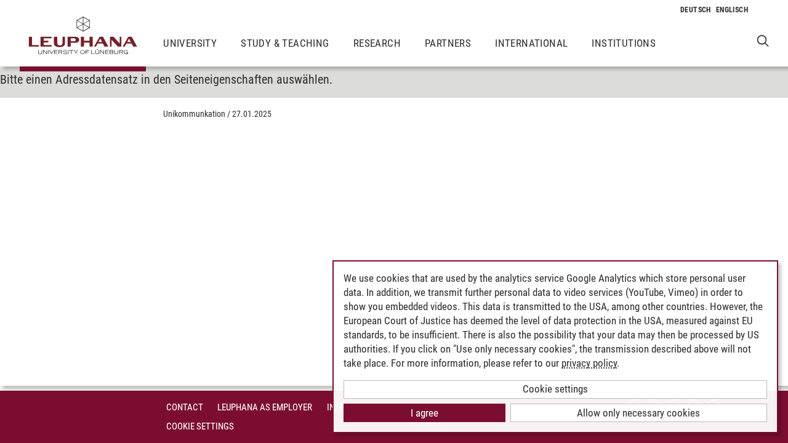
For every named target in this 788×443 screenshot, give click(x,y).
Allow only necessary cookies (638, 413)
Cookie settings (555, 389)
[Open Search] (763, 40)
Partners (448, 43)
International (531, 43)
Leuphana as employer (264, 407)
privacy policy (589, 363)
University (190, 43)
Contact (184, 407)
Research (377, 43)
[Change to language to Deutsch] (695, 10)
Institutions (624, 43)
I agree (424, 413)
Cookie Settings (200, 426)
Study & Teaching (285, 43)
